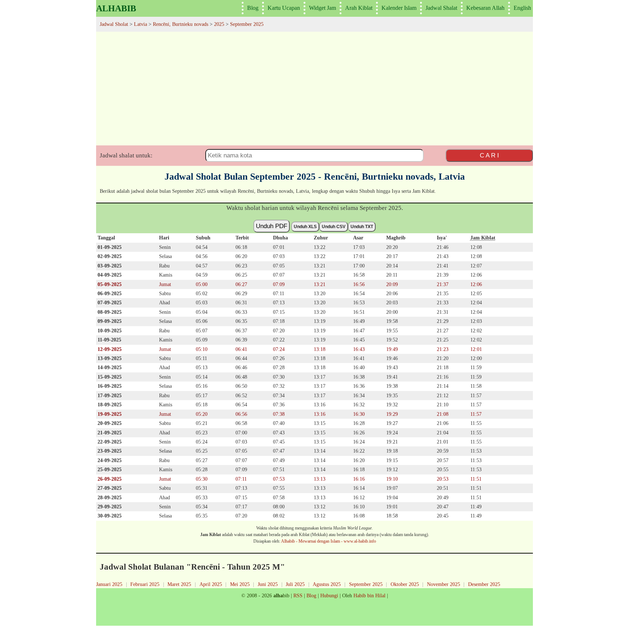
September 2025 (366, 584)
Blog (252, 8)
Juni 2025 (268, 584)
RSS (297, 595)
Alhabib (116, 8)
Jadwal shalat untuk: (126, 155)
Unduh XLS (305, 226)
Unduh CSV (333, 226)
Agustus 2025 (327, 584)
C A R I (489, 155)
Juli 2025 (295, 584)
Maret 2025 (179, 584)
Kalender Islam (398, 8)
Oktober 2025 (405, 584)
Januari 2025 (109, 584)
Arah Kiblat (358, 8)
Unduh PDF (271, 226)
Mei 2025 (240, 584)
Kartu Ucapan (284, 8)
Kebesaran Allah (485, 8)
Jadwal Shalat (441, 8)
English (522, 8)
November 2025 (443, 584)
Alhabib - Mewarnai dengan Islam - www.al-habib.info (328, 541)
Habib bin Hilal (369, 595)
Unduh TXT (362, 226)
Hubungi (329, 595)
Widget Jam (322, 8)
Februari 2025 (144, 584)
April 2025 (210, 584)
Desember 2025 (484, 584)
